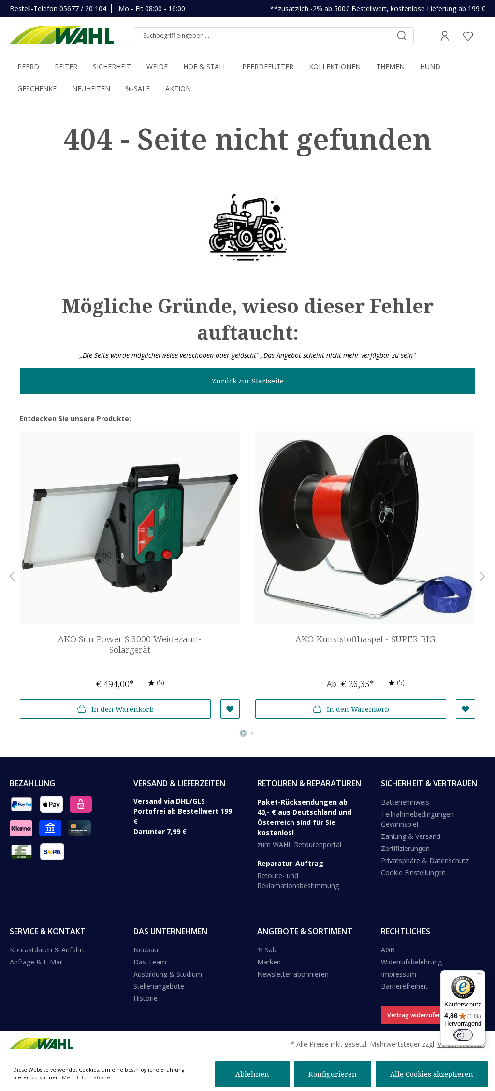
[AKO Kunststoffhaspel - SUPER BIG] (365, 527)
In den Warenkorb (122, 709)
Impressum (398, 973)
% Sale (267, 949)
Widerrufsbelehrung (411, 961)
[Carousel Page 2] (252, 733)
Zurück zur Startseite (248, 380)
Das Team (149, 961)
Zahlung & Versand (410, 836)
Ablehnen (252, 1073)
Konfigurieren (332, 1073)
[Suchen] (401, 36)
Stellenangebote (158, 986)
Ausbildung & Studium (167, 973)
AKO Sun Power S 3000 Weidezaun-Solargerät (130, 644)
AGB (388, 949)
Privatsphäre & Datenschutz (425, 860)
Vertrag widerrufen (414, 1015)
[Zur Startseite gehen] (62, 35)
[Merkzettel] (468, 36)
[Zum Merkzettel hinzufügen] (230, 709)
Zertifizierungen (405, 848)
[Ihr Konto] (444, 36)
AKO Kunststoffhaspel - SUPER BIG (365, 639)
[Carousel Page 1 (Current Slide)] (243, 733)
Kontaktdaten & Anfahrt (47, 949)
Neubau (145, 949)
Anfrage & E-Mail (36, 961)
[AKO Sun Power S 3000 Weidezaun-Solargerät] (130, 527)
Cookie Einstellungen (413, 872)
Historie (145, 998)
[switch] (463, 1035)
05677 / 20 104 (82, 8)
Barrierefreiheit (404, 986)
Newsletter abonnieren (293, 973)
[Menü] (479, 976)
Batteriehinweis (405, 802)
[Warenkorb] (482, 36)
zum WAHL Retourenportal (299, 844)
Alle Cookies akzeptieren (431, 1073)
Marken (269, 961)
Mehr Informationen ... (90, 1077)
